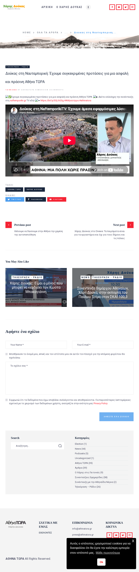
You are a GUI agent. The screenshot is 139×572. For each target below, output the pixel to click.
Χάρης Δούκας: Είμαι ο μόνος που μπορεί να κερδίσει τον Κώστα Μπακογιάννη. (36, 287)
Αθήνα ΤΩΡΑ (81, 463)
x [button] (133, 540)
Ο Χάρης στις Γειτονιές (87, 472)
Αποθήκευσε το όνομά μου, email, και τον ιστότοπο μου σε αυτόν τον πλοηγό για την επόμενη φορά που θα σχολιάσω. (67, 356)
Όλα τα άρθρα (48, 32)
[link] (18, 100)
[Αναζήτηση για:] (37, 446)
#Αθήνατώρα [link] (71, 100)
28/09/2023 (52, 277)
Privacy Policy (101, 403)
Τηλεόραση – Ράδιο (85, 486)
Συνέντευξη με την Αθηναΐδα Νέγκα (94, 482)
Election (79, 444)
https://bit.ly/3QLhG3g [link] (52, 100)
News (85, 277)
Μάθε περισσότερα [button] (108, 552)
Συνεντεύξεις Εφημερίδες (89, 477)
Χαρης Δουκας (35, 189)
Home (27, 32)
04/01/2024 (102, 283)
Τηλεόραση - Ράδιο (17, 67)
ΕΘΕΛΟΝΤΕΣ (45, 532)
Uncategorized (82, 458)
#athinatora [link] (85, 100)
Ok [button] (101, 562)
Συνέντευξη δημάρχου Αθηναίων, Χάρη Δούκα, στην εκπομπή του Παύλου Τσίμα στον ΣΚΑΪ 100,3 (103, 292)
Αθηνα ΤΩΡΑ (14, 189)
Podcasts (80, 453)
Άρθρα (78, 467)
